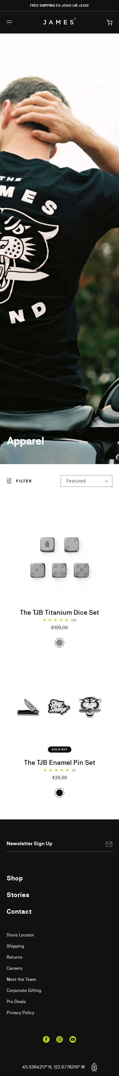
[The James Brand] (59, 21)
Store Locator (20, 935)
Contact (19, 911)
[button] (109, 22)
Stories (18, 894)
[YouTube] (72, 1039)
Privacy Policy (20, 1012)
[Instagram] (59, 1039)
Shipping (15, 946)
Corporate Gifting (24, 990)
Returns (14, 957)
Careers (14, 968)
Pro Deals (16, 1001)
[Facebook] (46, 1039)
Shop (15, 878)
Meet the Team (21, 979)
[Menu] (9, 22)
